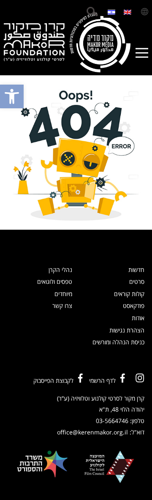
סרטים (136, 281)
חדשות (136, 270)
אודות (138, 318)
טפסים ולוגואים (54, 281)
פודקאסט (133, 306)
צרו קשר (62, 306)
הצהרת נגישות (126, 330)
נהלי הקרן (60, 270)
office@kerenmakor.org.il (92, 432)
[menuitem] (127, 11)
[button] (12, 96)
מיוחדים (63, 294)
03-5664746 (112, 421)
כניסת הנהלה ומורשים (118, 342)
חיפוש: (92, 11)
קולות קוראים (129, 294)
